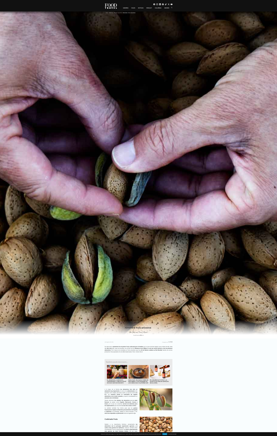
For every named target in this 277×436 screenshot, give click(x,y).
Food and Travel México (140, 332)
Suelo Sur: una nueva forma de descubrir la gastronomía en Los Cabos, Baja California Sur (138, 381)
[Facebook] (154, 4)
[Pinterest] (163, 4)
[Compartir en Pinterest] (171, 342)
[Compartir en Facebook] (170, 342)
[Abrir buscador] (171, 7)
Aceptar (164, 434)
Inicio (107, 12)
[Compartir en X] (169, 342)
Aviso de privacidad (172, 434)
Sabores (125, 8)
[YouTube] (171, 4)
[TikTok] (166, 4)
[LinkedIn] (160, 4)
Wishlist (149, 8)
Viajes (133, 8)
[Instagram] (157, 4)
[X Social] (169, 4)
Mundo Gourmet (118, 12)
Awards (166, 8)
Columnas (158, 8)
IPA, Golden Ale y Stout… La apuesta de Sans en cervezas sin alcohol (159, 381)
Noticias (140, 8)
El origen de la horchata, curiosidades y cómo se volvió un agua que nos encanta (116, 381)
